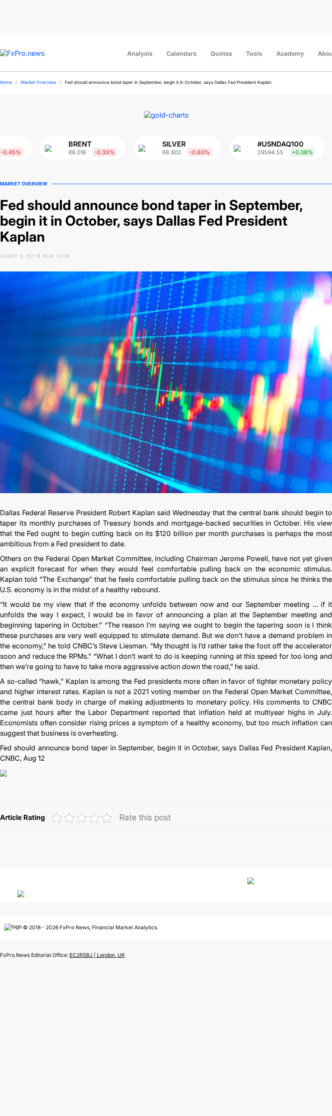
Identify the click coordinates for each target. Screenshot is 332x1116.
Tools (254, 53)
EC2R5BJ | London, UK (97, 955)
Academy (290, 53)
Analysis (140, 53)
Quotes (221, 53)
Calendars (181, 53)
